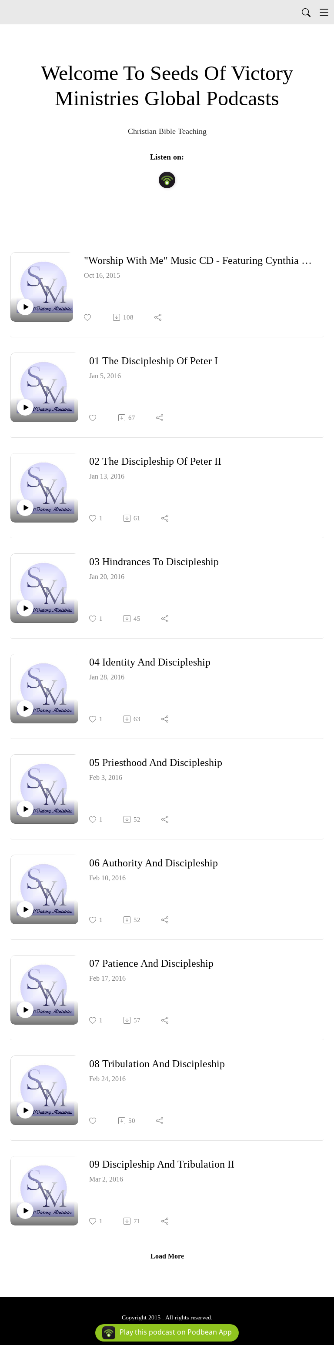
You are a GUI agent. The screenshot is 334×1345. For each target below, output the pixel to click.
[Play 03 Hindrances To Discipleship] (25, 608)
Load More (167, 1256)
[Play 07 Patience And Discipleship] (25, 1010)
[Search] (306, 12)
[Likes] (88, 317)
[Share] (159, 317)
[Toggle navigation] (324, 12)
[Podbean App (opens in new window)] (167, 180)
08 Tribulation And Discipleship (157, 1063)
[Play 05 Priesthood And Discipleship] (25, 809)
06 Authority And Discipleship (153, 863)
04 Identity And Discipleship (149, 662)
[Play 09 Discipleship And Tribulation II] (25, 1210)
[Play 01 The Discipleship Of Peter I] (25, 407)
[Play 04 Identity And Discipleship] (25, 708)
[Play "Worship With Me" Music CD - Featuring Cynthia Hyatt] (25, 307)
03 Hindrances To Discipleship (154, 561)
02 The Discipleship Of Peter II (155, 461)
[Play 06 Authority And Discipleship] (25, 909)
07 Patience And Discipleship (151, 963)
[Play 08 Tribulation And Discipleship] (25, 1110)
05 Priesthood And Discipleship (155, 762)
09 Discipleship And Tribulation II (161, 1164)
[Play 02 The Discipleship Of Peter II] (25, 507)
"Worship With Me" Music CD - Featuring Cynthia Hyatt (200, 260)
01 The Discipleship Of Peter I (153, 360)
